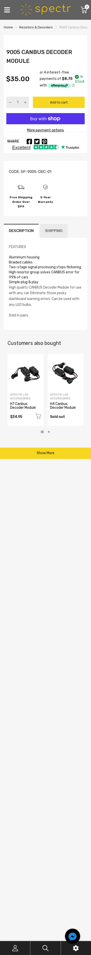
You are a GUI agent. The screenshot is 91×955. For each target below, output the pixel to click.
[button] (72, 937)
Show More (45, 453)
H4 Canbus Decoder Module (63, 406)
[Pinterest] (44, 141)
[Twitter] (37, 141)
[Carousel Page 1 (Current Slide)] (42, 431)
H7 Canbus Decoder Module (23, 406)
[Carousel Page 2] (48, 431)
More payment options (45, 130)
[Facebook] (29, 141)
